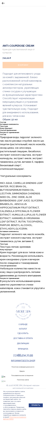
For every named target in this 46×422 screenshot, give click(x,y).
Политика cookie (23, 380)
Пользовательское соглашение (22, 375)
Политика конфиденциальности (23, 367)
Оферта (22, 371)
